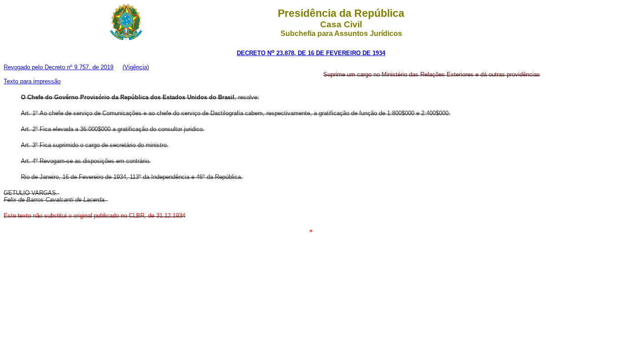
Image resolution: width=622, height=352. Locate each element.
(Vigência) (135, 67)
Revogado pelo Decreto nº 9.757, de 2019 (58, 67)
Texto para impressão (32, 81)
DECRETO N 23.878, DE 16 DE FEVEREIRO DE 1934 (311, 53)
